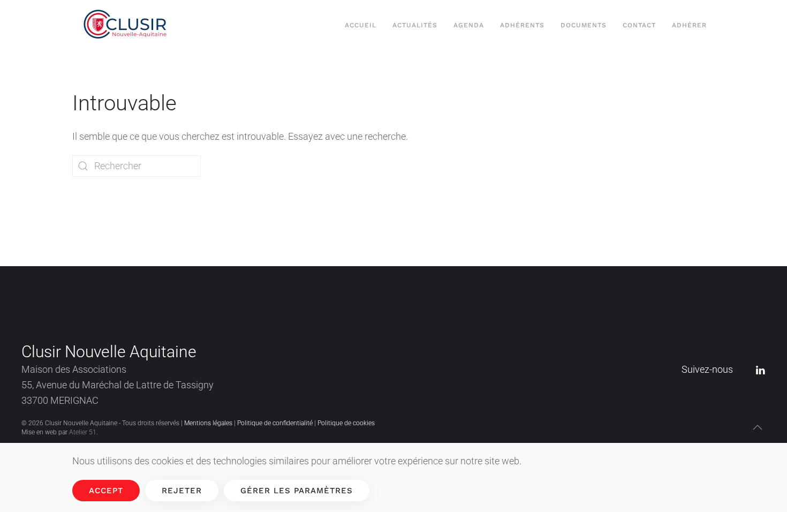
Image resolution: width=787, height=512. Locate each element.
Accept (106, 490)
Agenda (468, 25)
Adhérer (689, 25)
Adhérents (522, 25)
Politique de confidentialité (275, 423)
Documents (584, 25)
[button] (757, 427)
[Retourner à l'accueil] (127, 25)
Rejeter (182, 490)
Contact (639, 25)
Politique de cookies (346, 423)
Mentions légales (208, 423)
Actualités (414, 25)
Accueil (360, 25)
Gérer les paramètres (296, 490)
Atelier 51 (82, 432)
